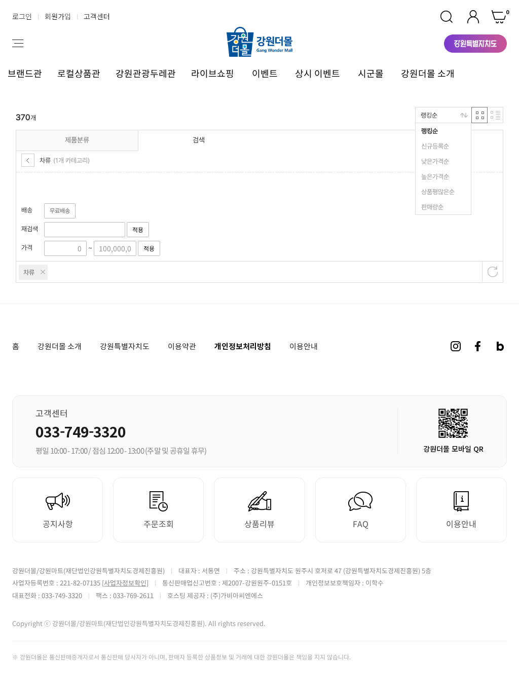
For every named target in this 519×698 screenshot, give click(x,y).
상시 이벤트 (317, 73)
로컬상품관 (78, 73)
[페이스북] (478, 346)
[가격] (65, 248)
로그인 (22, 16)
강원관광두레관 (146, 73)
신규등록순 (435, 146)
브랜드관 (25, 73)
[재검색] (84, 229)
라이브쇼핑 (212, 73)
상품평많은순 (438, 192)
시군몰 (371, 73)
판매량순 (432, 207)
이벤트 (265, 73)
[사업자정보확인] (125, 582)
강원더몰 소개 (428, 73)
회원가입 (58, 16)
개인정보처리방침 (242, 346)
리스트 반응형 (495, 115)
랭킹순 (429, 131)
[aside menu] (17, 43)
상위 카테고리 (27, 160)
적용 (137, 229)
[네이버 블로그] (500, 346)
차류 (28, 272)
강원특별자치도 (125, 346)
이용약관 (182, 346)
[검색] (446, 16)
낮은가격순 (435, 161)
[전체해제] (493, 272)
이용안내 (303, 346)
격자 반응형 (479, 115)
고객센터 (97, 16)
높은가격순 (435, 176)
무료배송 (60, 210)
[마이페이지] (472, 16)
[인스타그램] (455, 346)
